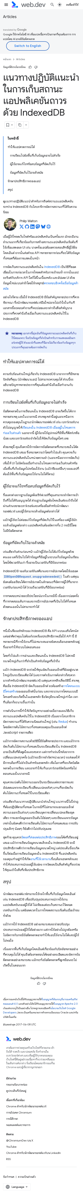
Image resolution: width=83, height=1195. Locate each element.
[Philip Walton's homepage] (49, 227)
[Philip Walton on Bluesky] (43, 227)
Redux (62, 722)
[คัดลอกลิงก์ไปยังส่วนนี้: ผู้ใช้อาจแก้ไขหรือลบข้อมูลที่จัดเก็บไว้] (63, 486)
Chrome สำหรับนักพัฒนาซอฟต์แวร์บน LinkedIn (33, 1153)
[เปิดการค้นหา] (52, 4)
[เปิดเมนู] (6, 4)
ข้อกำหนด (8, 1176)
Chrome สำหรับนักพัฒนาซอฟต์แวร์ (26, 1106)
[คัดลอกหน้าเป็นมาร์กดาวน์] (20, 125)
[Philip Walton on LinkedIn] (32, 227)
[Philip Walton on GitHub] (27, 227)
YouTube (11, 1146)
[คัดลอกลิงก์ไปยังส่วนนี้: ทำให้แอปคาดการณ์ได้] (47, 362)
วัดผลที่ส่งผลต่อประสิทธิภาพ (38, 837)
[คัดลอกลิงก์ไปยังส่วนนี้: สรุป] (14, 882)
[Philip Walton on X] (21, 227)
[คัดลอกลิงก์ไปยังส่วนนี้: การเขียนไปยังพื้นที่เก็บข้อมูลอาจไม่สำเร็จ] (70, 402)
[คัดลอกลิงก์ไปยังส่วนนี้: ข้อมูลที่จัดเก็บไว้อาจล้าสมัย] (48, 543)
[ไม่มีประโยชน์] (36, 67)
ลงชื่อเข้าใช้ (72, 4)
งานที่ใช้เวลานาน (40, 859)
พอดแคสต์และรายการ (18, 1125)
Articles (10, 16)
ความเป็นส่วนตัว (27, 1176)
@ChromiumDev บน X (19, 1140)
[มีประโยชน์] (30, 67)
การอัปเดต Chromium (19, 1112)
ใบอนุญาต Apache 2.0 (66, 1003)
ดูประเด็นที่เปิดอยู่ (16, 1091)
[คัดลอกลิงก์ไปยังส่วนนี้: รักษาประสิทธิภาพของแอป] (55, 619)
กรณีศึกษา (12, 1118)
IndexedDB (52, 267)
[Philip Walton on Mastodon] (38, 227)
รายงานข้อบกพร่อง (16, 1084)
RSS (8, 1159)
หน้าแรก (7, 59)
